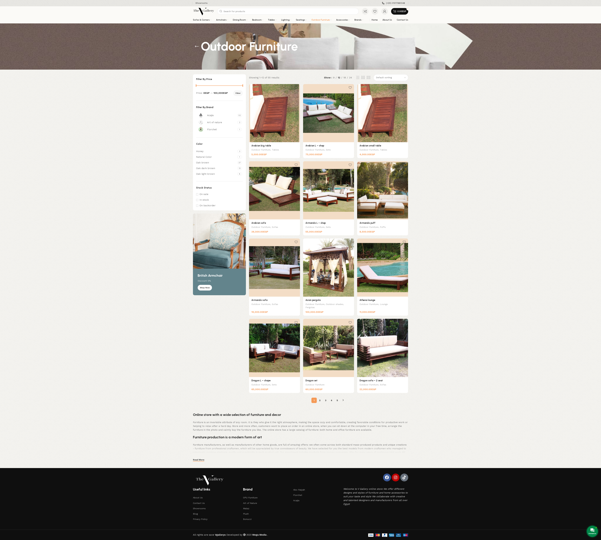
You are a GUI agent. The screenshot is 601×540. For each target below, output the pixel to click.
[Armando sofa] (274, 267)
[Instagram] (396, 477)
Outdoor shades (334, 304)
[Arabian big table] (274, 113)
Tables (275, 149)
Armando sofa (259, 300)
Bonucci (247, 519)
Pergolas (310, 307)
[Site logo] (203, 11)
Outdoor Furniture (260, 149)
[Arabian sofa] (274, 190)
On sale (204, 194)
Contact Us (199, 503)
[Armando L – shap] (328, 190)
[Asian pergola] (328, 267)
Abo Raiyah (299, 489)
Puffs (383, 227)
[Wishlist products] (375, 11)
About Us (198, 497)
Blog (195, 514)
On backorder (208, 205)
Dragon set (311, 380)
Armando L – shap (315, 223)
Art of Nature (250, 503)
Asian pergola (313, 300)
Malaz (246, 508)
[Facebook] (387, 477)
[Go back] (197, 46)
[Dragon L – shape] (274, 348)
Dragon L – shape (261, 380)
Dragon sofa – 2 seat (371, 380)
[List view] (357, 77)
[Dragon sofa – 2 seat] (382, 348)
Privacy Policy (200, 519)
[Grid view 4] (368, 77)
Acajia (296, 500)
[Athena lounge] (382, 267)
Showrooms (199, 508)
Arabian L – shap (314, 145)
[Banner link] (219, 254)
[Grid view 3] (363, 77)
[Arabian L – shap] (328, 113)
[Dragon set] (328, 348)
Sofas (275, 227)
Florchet (297, 495)
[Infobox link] (393, 3)
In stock (204, 199)
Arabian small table (370, 145)
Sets (328, 149)
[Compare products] (365, 11)
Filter (238, 93)
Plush (246, 514)
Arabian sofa (258, 223)
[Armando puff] (382, 190)
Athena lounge (367, 300)
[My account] (385, 11)
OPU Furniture (250, 497)
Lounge (384, 304)
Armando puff (367, 223)
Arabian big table (261, 145)
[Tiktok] (404, 477)
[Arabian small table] (382, 113)
